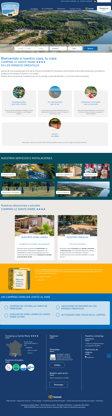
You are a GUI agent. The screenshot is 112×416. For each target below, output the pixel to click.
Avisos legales (36, 401)
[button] (29, 307)
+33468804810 (28, 347)
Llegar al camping (32, 350)
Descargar (58, 384)
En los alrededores (63, 192)
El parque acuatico (8, 174)
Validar (57, 365)
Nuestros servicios (90, 174)
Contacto (29, 353)
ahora (103, 9)
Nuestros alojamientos (64, 174)
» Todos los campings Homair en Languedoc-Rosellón (94, 345)
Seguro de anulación (24, 401)
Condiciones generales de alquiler (54, 401)
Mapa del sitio (11, 401)
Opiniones (99, 401)
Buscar (90, 48)
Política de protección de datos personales (80, 401)
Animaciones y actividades (11, 192)
